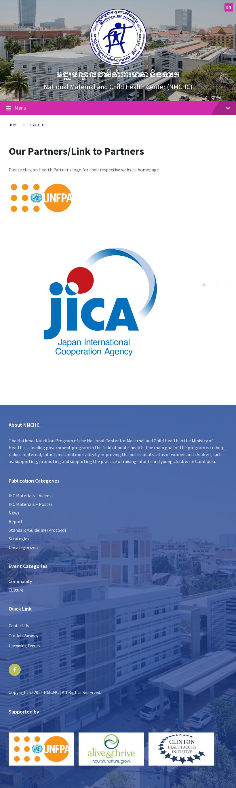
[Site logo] (118, 64)
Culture (16, 590)
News (14, 513)
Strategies (19, 539)
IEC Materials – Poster (30, 504)
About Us (37, 125)
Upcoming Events (24, 646)
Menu (20, 107)
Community (20, 581)
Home (14, 125)
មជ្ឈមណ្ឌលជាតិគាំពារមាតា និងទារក (118, 74)
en (228, 7)
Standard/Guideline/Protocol (37, 530)
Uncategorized (23, 547)
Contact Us (19, 625)
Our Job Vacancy (23, 635)
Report (16, 521)
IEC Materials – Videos (30, 495)
